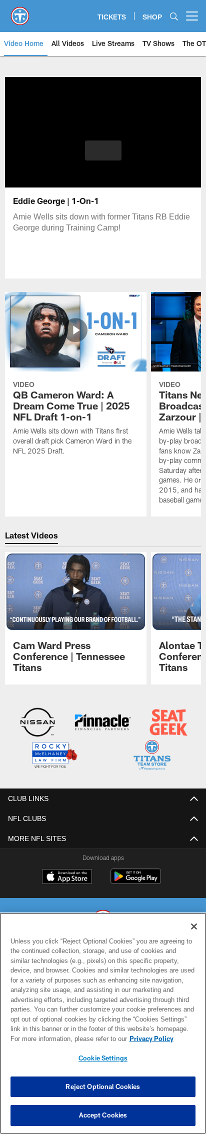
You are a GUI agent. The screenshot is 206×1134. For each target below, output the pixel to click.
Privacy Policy (66, 1038)
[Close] (194, 927)
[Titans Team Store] (152, 756)
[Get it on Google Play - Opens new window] (136, 880)
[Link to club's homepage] (20, 12)
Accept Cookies (103, 1115)
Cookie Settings (103, 1058)
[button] (103, 156)
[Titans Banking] (103, 723)
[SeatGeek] (168, 723)
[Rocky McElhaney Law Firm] (54, 756)
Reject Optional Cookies (103, 1086)
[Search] (174, 16)
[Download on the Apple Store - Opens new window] (67, 876)
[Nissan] (37, 723)
